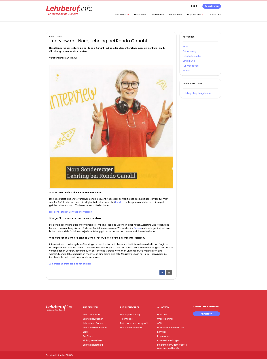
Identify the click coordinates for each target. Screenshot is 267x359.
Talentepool (126, 318)
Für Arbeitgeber (191, 65)
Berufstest (121, 14)
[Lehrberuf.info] (69, 10)
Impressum (163, 336)
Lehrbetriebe (157, 14)
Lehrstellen (140, 14)
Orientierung (189, 51)
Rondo (118, 202)
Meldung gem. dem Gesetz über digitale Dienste (172, 346)
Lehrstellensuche (192, 56)
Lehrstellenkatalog (93, 344)
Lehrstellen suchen (93, 318)
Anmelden (206, 313)
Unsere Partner (165, 318)
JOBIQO (68, 355)
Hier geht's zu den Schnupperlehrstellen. (70, 211)
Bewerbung (189, 60)
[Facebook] (48, 317)
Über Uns (162, 314)
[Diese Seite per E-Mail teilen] (169, 272)
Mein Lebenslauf (92, 314)
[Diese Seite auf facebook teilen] (162, 272)
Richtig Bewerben (92, 340)
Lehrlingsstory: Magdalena (197, 93)
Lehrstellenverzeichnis (95, 327)
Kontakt (161, 331)
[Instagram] (53, 317)
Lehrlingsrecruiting (130, 314)
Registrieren (212, 6)
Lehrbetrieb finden (93, 323)
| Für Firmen (214, 14)
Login (194, 5)
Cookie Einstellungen (168, 340)
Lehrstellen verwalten (131, 327)
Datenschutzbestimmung (171, 327)
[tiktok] (63, 317)
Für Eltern (88, 336)
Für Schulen (175, 14)
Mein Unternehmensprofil (134, 323)
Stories (59, 37)
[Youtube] (58, 317)
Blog (85, 331)
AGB (159, 323)
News (51, 37)
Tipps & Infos (194, 14)
